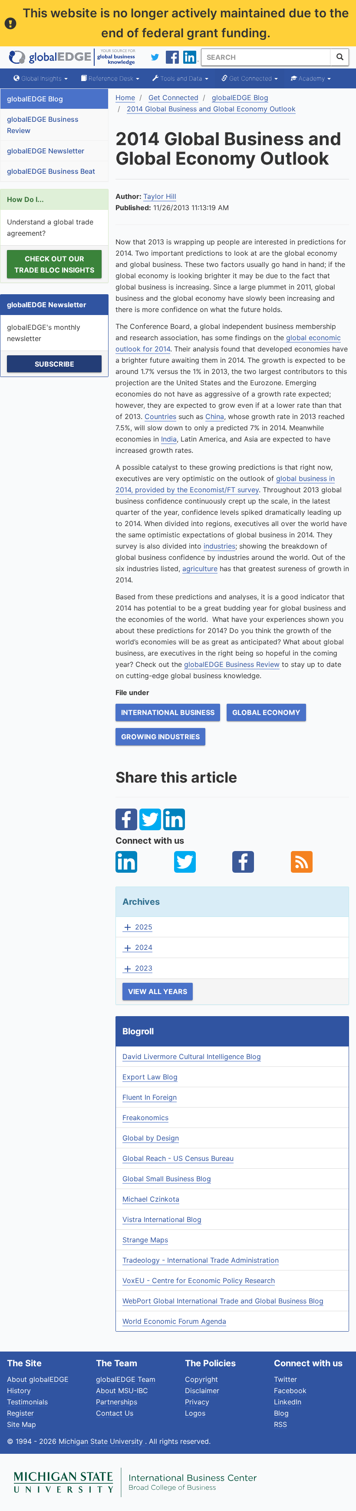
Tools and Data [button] (181, 78)
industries (219, 546)
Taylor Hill (159, 196)
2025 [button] (137, 927)
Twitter (285, 1379)
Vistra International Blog (161, 1219)
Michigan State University (102, 1441)
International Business (167, 712)
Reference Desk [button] (111, 78)
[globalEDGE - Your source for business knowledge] (72, 57)
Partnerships (116, 1401)
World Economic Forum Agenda (174, 1321)
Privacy (197, 1401)
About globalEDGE (38, 1379)
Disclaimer (202, 1390)
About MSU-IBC (122, 1390)
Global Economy (266, 712)
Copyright (201, 1379)
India (169, 439)
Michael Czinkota (150, 1199)
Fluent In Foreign (149, 1097)
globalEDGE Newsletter (45, 150)
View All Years (157, 991)
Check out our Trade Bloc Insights (54, 264)
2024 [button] (137, 947)
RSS (280, 1424)
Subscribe (54, 364)
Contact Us (114, 1413)
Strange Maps (145, 1239)
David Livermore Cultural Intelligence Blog (191, 1056)
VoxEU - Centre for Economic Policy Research (198, 1280)
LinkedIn (287, 1401)
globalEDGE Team (125, 1379)
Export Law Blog (150, 1076)
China (214, 416)
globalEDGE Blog (35, 98)
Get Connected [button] (250, 78)
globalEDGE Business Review (43, 125)
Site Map (21, 1424)
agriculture (200, 568)
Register (20, 1413)
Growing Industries (160, 736)
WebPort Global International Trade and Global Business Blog (222, 1301)
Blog (281, 1413)
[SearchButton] (340, 57)
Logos (195, 1413)
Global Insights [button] (41, 78)
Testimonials (27, 1401)
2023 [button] (137, 968)
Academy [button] (311, 78)
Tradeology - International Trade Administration (200, 1260)
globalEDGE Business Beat (51, 171)
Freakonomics (145, 1117)
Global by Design (150, 1138)
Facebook (290, 1390)
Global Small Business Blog (166, 1178)
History (19, 1390)
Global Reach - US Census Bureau (178, 1158)
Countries (160, 416)
